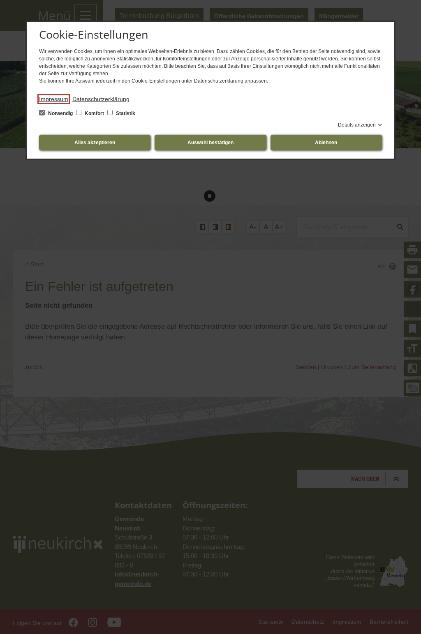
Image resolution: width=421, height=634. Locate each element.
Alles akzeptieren (94, 142)
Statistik (125, 113)
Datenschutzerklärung (101, 99)
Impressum (53, 99)
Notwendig (60, 113)
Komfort (94, 113)
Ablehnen (326, 142)
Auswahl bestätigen (210, 142)
